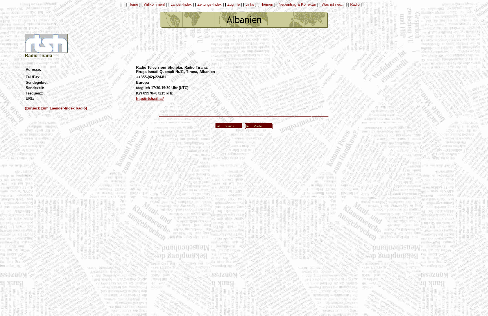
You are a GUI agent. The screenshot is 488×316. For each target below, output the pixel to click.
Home (133, 4)
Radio (355, 4)
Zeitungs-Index (209, 4)
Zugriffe (233, 4)
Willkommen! (154, 4)
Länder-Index (181, 4)
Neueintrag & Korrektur (297, 4)
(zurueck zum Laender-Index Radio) (56, 108)
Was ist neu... (333, 4)
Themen (266, 4)
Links (249, 4)
